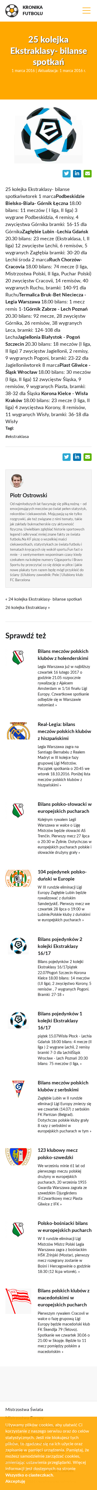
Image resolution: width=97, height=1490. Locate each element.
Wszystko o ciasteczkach (29, 1475)
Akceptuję (15, 1481)
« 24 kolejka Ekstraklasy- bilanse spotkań (43, 599)
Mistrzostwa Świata (24, 1409)
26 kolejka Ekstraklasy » (27, 607)
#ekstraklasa (17, 436)
